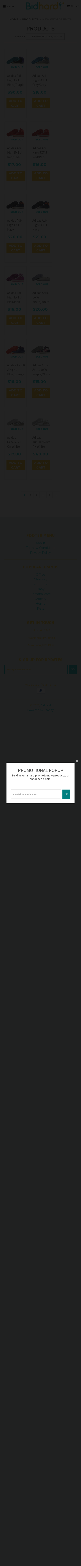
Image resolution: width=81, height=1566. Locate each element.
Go (66, 794)
